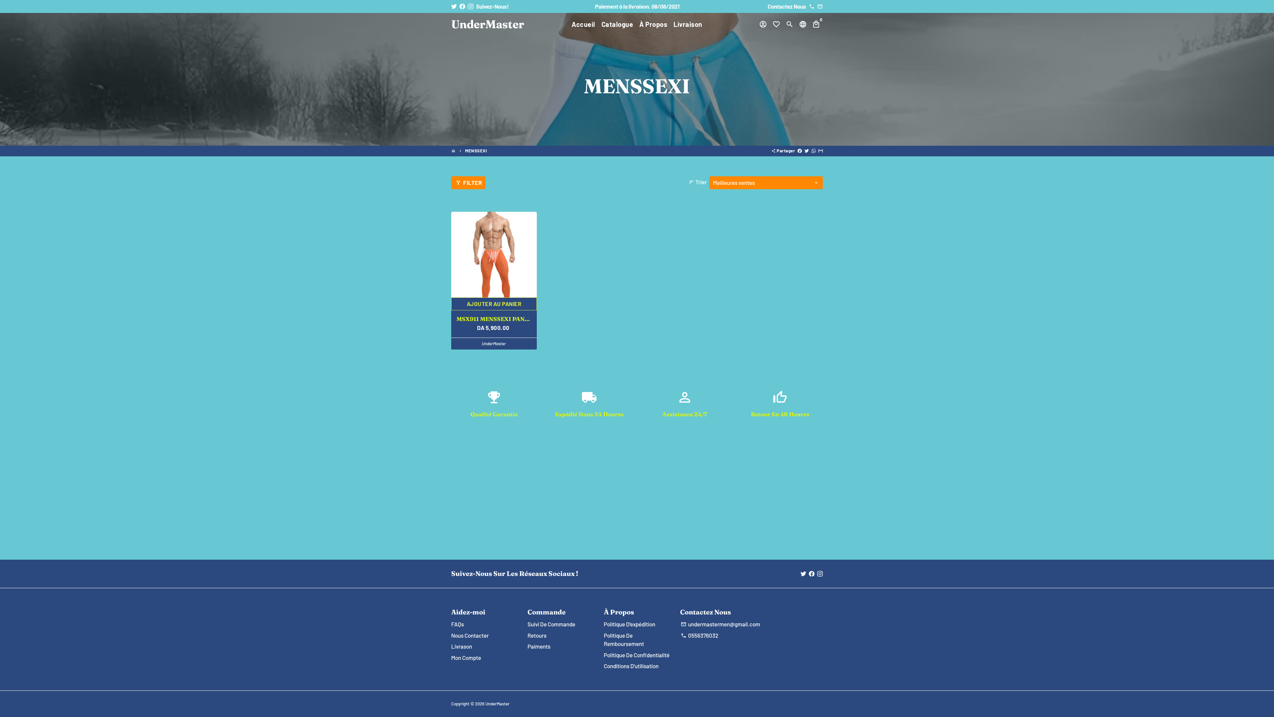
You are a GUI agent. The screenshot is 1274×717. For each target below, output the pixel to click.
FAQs (457, 624)
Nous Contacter (470, 635)
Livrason (461, 646)
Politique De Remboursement (624, 639)
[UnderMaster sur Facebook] (462, 6)
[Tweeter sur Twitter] (807, 150)
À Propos (653, 24)
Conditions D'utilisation (631, 666)
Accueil (583, 24)
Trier (698, 182)
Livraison (687, 24)
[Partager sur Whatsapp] (814, 150)
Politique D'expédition (629, 624)
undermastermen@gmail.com (720, 624)
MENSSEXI (476, 150)
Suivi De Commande (551, 624)
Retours (537, 635)
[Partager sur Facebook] (800, 150)
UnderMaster (497, 703)
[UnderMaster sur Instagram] (470, 6)
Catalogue (617, 24)
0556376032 (699, 635)
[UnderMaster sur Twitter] (454, 6)
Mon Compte (466, 657)
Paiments (539, 646)
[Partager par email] (820, 150)
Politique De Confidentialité (637, 655)
